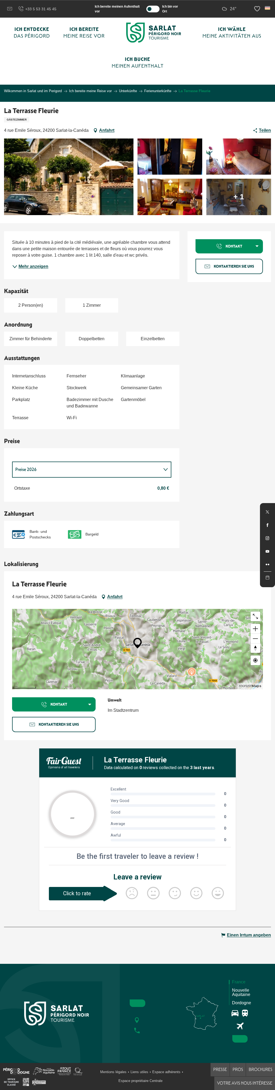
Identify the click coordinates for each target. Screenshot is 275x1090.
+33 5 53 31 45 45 (40, 9)
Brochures (260, 1069)
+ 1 (238, 197)
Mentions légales (113, 1072)
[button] (268, 7)
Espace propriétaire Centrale (140, 1081)
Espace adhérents (166, 1072)
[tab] (86, 469)
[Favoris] (258, 8)
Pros (238, 1069)
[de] (268, 7)
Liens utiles (139, 1072)
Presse (220, 1069)
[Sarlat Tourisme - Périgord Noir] (153, 33)
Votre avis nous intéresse (244, 1083)
